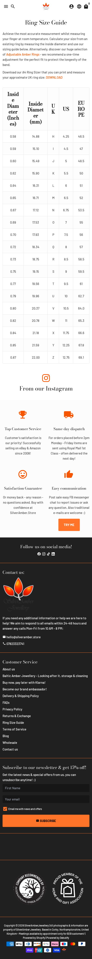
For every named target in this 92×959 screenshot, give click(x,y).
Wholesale (10, 742)
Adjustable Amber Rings (22, 54)
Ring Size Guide (13, 722)
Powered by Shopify (34, 937)
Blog (6, 736)
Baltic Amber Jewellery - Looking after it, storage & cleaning (45, 676)
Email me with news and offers (25, 808)
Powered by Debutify (57, 937)
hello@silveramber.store (22, 637)
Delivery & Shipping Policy (21, 696)
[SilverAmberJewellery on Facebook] (39, 554)
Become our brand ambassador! (25, 689)
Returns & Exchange (17, 716)
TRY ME (69, 525)
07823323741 (13, 644)
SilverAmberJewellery (36, 925)
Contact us (10, 749)
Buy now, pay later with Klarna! (24, 682)
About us (9, 669)
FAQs (6, 702)
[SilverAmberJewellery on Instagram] (46, 379)
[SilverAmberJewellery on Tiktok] (48, 554)
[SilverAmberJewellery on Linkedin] (53, 554)
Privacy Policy (12, 709)
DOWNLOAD (54, 77)
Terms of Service (14, 729)
